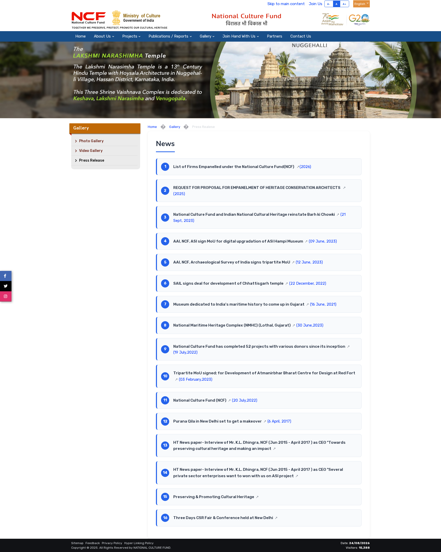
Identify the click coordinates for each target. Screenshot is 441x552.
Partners (274, 36)
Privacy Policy (112, 543)
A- (328, 4)
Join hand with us (239, 36)
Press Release (91, 160)
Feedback (92, 543)
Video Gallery (90, 151)
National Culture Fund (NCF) (199, 400)
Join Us (315, 4)
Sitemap (77, 543)
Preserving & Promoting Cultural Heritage (213, 497)
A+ (345, 4)
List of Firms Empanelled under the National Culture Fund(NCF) (234, 166)
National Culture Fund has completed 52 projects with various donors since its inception (259, 346)
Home (80, 36)
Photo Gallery (91, 141)
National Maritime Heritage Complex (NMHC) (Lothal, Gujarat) (232, 325)
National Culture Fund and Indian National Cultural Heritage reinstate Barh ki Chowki (254, 214)
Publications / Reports (168, 36)
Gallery (205, 36)
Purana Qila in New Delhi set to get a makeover (217, 421)
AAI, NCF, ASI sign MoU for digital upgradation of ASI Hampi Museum (238, 241)
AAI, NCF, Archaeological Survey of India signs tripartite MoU (231, 262)
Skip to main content (286, 4)
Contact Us (300, 36)
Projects (129, 36)
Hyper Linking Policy (139, 543)
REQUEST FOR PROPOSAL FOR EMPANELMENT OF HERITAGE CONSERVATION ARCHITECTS (257, 187)
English (359, 4)
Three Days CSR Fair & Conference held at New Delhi (223, 517)
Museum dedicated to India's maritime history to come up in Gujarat (238, 304)
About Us (102, 36)
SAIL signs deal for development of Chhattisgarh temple (228, 283)
